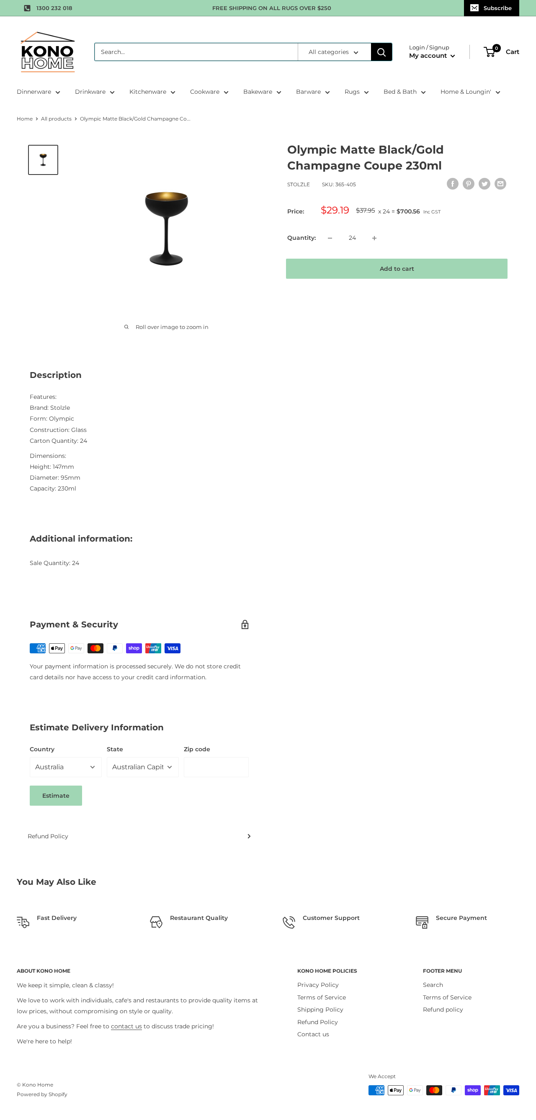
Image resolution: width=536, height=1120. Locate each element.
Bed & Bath (400, 91)
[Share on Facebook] (453, 183)
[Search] (381, 52)
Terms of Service (321, 997)
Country (42, 749)
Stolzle (298, 184)
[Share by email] (500, 183)
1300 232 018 (54, 8)
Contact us (313, 1034)
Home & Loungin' (466, 91)
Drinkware (90, 91)
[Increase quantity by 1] (374, 238)
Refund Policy (48, 836)
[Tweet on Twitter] (484, 183)
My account (428, 55)
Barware (308, 91)
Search (433, 985)
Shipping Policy (320, 1009)
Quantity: (301, 238)
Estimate (56, 795)
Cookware (204, 91)
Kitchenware (147, 91)
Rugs (352, 91)
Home (25, 119)
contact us (126, 1026)
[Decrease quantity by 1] (330, 238)
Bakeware (257, 91)
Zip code (197, 749)
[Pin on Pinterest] (468, 183)
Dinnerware (34, 91)
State (115, 749)
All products (56, 119)
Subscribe (498, 8)
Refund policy (443, 1009)
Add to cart (397, 269)
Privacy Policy (318, 985)
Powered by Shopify (42, 1094)
